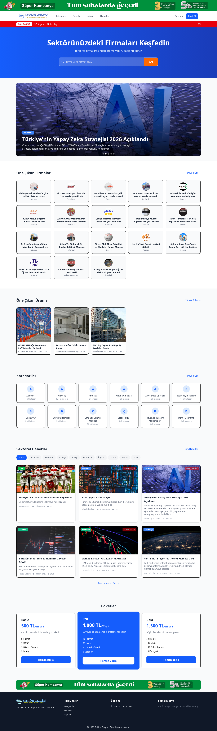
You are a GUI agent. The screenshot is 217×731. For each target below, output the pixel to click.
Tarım (113, 457)
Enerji (74, 457)
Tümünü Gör (192, 172)
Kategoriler (61, 16)
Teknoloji (34, 457)
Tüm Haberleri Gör (107, 583)
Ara (151, 61)
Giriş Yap (179, 16)
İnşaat (101, 457)
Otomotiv (87, 457)
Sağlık (125, 457)
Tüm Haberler (191, 449)
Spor (136, 457)
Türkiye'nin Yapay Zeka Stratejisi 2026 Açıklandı (57, 24)
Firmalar (76, 16)
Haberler (104, 16)
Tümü (21, 457)
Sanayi (62, 457)
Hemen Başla (46, 659)
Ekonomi (49, 457)
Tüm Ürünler (191, 300)
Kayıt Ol (192, 16)
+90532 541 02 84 (123, 706)
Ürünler (90, 16)
